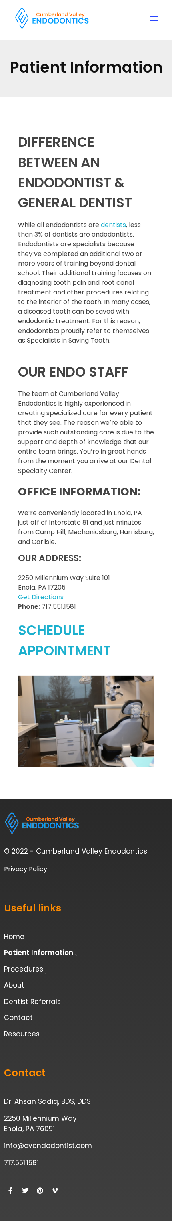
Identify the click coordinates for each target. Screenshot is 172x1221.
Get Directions (41, 597)
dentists (113, 224)
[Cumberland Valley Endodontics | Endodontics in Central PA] (52, 19)
